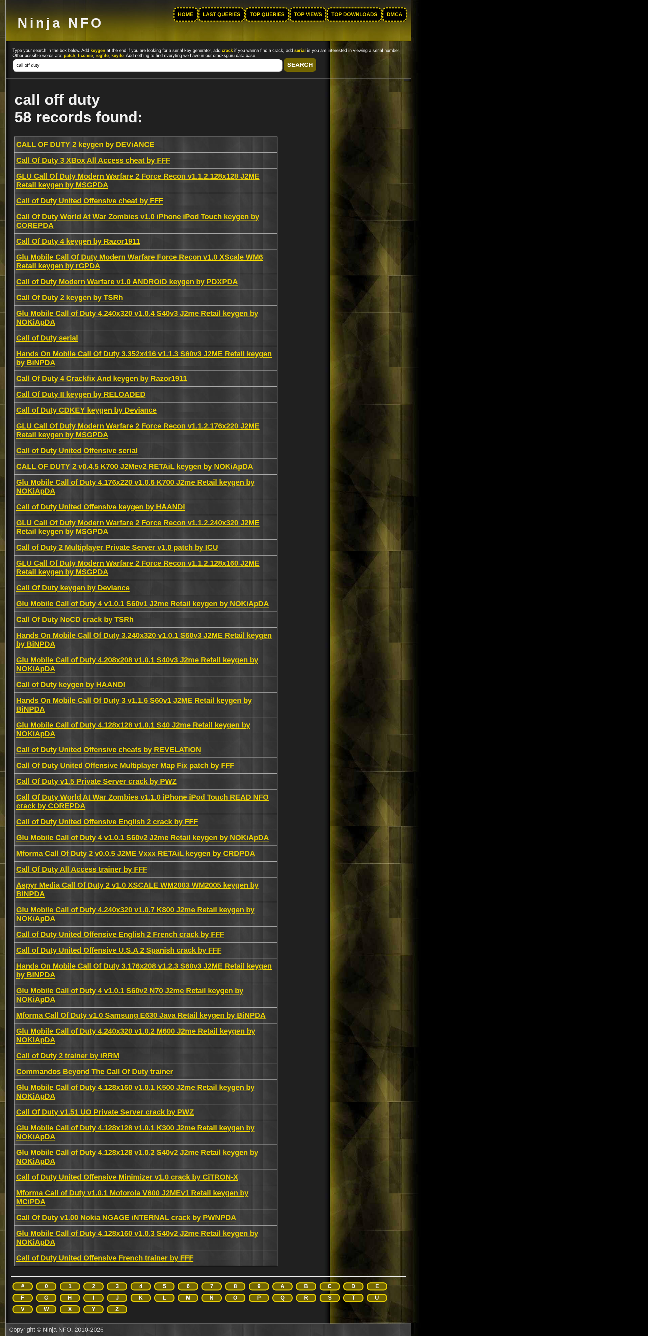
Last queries (221, 14)
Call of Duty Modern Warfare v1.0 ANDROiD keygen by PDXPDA (127, 281)
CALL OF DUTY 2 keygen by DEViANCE (85, 144)
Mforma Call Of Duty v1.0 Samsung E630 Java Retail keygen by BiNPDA (141, 1015)
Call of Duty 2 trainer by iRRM (67, 1055)
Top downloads (354, 14)
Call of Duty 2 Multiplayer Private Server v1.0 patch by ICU (117, 547)
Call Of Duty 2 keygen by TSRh (69, 297)
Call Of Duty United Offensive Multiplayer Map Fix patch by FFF (125, 765)
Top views (308, 14)
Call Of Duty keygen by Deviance (73, 588)
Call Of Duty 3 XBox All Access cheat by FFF (93, 160)
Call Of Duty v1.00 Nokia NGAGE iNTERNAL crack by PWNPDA (126, 1217)
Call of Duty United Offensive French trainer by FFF (104, 1258)
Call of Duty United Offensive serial (77, 450)
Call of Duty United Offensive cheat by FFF (89, 201)
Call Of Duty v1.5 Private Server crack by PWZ (96, 781)
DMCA (394, 14)
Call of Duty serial (47, 338)
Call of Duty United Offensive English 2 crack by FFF (107, 822)
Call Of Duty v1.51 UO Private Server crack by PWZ (105, 1112)
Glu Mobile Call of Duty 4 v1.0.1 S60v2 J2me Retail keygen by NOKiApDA (142, 837)
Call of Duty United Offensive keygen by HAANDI (100, 507)
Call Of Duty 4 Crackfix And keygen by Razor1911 (101, 378)
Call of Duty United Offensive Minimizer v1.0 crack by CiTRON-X (127, 1177)
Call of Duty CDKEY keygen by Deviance (86, 410)
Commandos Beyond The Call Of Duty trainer (94, 1071)
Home (185, 14)
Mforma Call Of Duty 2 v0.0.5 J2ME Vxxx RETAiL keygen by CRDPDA (135, 853)
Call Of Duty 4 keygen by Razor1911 (78, 241)
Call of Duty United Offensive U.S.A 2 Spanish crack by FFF (118, 950)
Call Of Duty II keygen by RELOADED (80, 394)
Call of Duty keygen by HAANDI (70, 684)
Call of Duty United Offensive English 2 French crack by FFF (120, 934)
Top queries (267, 14)
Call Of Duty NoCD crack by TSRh (75, 619)
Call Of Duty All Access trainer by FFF (81, 869)
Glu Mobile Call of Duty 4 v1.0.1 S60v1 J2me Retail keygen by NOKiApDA (142, 603)
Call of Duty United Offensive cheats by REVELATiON (108, 749)
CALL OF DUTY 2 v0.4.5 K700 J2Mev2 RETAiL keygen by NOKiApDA (134, 466)
